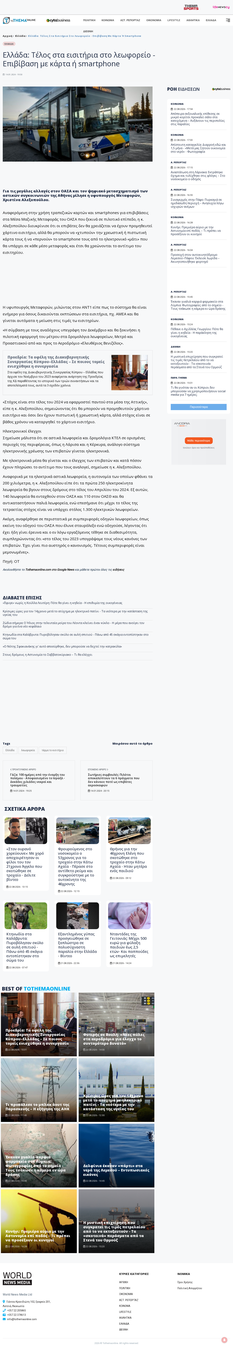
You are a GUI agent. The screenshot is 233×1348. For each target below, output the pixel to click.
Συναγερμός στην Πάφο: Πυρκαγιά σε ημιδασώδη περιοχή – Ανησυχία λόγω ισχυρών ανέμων (197, 203)
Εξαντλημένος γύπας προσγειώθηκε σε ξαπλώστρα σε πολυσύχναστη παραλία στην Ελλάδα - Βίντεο (77, 945)
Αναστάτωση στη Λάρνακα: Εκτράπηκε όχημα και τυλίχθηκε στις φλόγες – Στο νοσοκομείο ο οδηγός (198, 175)
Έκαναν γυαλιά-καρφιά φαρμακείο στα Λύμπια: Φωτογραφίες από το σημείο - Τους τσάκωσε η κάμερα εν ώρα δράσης (35, 1166)
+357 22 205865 (16, 1310)
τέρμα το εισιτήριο (53, 750)
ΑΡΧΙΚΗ (123, 1282)
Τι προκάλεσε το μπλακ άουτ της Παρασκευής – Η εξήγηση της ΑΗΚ (37, 1106)
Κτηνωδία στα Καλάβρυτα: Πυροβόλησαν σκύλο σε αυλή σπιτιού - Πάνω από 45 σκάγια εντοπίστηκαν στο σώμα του (76, 636)
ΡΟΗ (183, 89)
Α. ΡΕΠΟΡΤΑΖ (178, 162)
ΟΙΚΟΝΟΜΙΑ (153, 20)
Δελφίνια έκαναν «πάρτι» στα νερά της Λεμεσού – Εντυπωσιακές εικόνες (116, 1170)
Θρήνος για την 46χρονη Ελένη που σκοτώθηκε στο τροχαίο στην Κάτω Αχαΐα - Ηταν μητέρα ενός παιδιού (128, 859)
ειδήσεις (118, 569)
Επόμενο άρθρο (97, 769)
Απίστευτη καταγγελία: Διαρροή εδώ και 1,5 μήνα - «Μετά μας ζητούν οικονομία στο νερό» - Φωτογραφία (198, 148)
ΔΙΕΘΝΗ (88, 31)
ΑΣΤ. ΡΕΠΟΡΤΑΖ (130, 20)
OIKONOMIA (126, 1294)
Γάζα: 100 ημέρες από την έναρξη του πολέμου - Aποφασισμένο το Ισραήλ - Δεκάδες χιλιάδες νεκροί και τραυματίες (37, 780)
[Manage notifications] (224, 1340)
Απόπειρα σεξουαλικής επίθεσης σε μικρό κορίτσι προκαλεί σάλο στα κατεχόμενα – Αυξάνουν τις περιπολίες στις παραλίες (198, 119)
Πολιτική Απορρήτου (189, 1288)
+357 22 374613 (16, 1314)
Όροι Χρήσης (185, 1282)
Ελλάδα (10, 750)
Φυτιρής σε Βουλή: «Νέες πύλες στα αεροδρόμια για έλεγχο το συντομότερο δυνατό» (114, 1039)
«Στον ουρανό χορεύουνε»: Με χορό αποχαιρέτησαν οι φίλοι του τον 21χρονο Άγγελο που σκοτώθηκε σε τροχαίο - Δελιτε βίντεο (25, 864)
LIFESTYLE (173, 20)
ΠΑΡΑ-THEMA (179, 377)
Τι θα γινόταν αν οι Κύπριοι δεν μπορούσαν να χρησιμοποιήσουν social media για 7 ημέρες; (198, 391)
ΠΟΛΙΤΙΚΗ (89, 20)
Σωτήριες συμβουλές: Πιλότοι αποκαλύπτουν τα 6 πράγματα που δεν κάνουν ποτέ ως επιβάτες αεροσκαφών (113, 780)
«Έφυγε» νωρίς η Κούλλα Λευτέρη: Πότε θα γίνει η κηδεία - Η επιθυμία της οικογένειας (62, 603)
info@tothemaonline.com (22, 1319)
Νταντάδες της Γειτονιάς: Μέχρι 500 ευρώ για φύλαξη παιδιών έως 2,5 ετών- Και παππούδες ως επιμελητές (129, 945)
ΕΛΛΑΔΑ (211, 20)
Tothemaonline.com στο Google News (50, 569)
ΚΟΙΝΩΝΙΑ (108, 20)
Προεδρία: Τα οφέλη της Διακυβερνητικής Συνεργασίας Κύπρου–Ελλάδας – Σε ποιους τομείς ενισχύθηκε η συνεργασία (56, 362)
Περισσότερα (199, 407)
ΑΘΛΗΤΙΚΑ (193, 20)
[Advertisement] (77, 708)
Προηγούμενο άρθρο (24, 769)
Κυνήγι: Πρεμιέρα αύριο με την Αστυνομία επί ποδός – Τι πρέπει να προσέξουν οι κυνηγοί (37, 1236)
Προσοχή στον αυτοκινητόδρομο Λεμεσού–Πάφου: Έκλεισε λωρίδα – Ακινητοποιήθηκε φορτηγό (195, 258)
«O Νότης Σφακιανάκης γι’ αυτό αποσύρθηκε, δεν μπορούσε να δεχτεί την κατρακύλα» (62, 646)
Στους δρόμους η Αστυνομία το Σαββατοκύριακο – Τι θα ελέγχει (47, 655)
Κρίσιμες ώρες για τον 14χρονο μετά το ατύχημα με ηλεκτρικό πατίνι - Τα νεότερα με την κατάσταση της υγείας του (75, 613)
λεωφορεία (28, 750)
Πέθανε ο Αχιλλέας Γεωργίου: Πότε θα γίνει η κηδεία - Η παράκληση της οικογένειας (197, 332)
